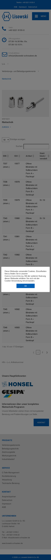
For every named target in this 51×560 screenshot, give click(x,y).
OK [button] (25, 286)
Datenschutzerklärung (14, 276)
